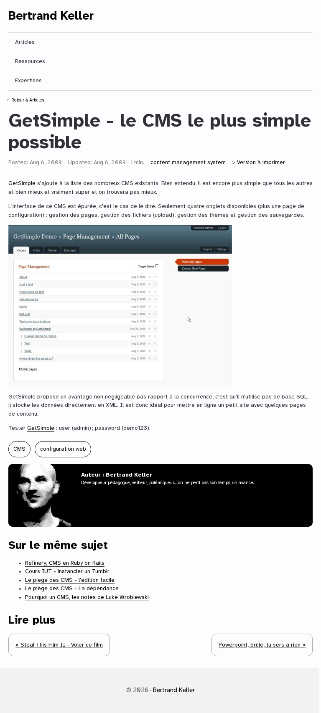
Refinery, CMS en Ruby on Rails (64, 563)
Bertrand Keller (51, 16)
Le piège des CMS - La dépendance (72, 588)
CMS (19, 449)
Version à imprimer (261, 162)
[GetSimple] (160, 306)
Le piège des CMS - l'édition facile (70, 580)
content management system (188, 162)
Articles (25, 42)
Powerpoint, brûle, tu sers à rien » (262, 645)
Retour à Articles (27, 100)
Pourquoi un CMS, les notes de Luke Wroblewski (87, 597)
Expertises (28, 81)
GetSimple (22, 183)
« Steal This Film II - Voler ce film (59, 645)
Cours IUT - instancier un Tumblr (67, 571)
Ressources (30, 61)
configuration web (63, 449)
